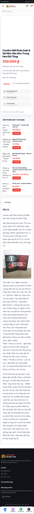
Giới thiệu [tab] (7, 202)
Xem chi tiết (17, 133)
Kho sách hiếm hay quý (16, 112)
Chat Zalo (7, 496)
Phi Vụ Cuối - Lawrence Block (21, 183)
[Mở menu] (3, 6)
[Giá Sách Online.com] (13, 6)
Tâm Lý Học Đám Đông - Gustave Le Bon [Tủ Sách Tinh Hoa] (22, 169)
